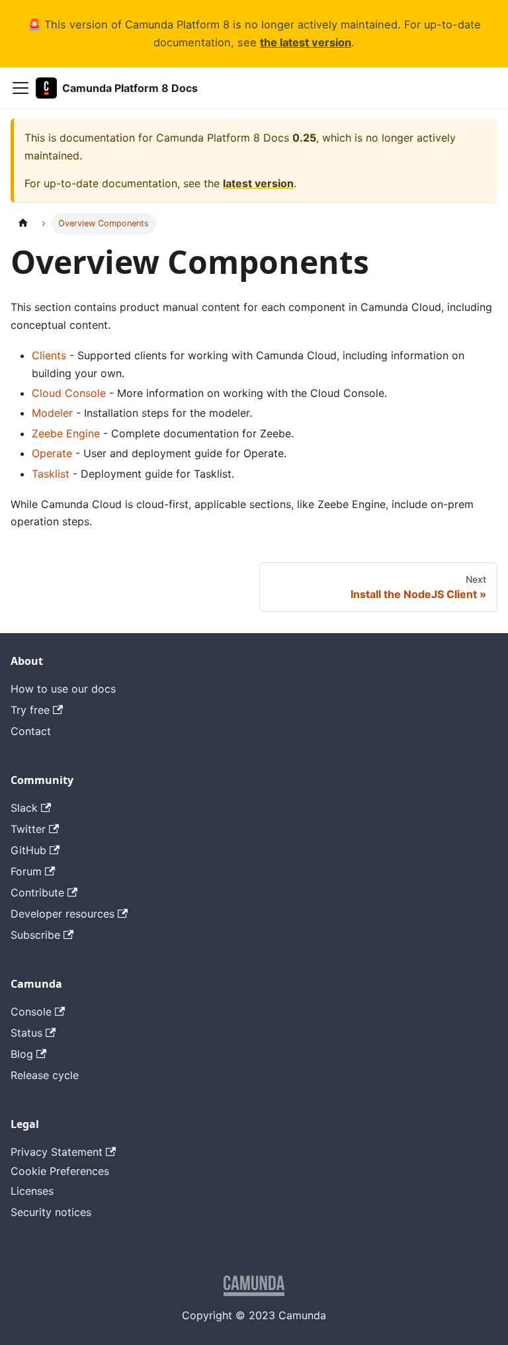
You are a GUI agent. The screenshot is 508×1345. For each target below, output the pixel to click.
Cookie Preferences (60, 1171)
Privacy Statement (57, 1151)
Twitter (28, 829)
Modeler (52, 412)
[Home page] (23, 223)
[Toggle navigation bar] (20, 88)
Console (31, 1011)
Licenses (32, 1190)
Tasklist (50, 473)
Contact (31, 731)
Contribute (37, 892)
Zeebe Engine (66, 433)
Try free (30, 709)
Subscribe (35, 934)
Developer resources (62, 913)
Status (26, 1032)
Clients (49, 355)
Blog (22, 1054)
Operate (52, 453)
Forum (26, 871)
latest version (258, 183)
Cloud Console (69, 393)
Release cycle (45, 1075)
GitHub (28, 850)
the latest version (305, 42)
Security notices (51, 1212)
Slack (24, 807)
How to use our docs (63, 688)
